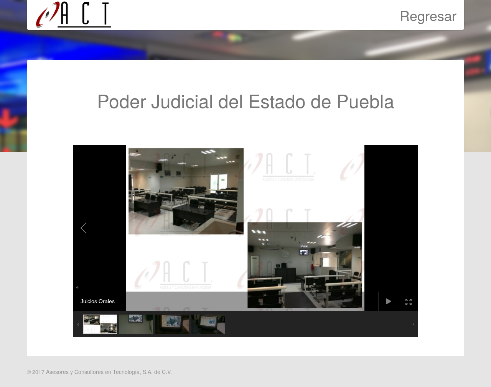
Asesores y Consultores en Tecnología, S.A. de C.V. (109, 372)
